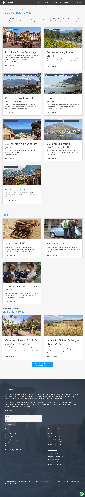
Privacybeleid (75, 481)
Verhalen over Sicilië (15, 243)
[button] (78, 2)
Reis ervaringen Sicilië (10, 29)
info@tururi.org (12, 440)
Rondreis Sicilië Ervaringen (21, 52)
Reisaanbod (65, 2)
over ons (60, 398)
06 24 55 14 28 (11, 437)
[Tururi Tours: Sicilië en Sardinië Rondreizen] (7, 2)
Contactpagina (12, 446)
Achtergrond (52, 449)
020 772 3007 (11, 434)
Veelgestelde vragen (57, 243)
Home (38, 2)
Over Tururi (9, 389)
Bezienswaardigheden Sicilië (12, 75)
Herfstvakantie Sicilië (18, 189)
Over (55, 2)
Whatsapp (11, 443)
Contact (46, 2)
